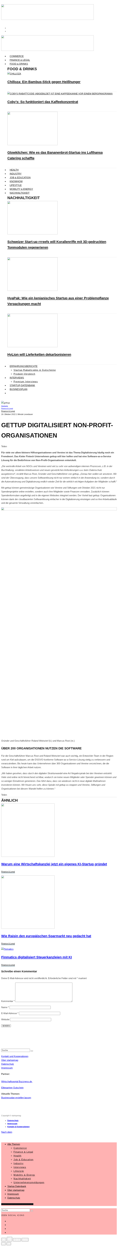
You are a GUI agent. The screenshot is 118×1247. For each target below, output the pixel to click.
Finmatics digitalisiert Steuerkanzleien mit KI (36, 957)
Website (5, 1019)
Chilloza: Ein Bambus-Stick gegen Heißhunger (44, 82)
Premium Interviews (26, 381)
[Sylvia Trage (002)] (32, 346)
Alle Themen (13, 1144)
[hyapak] (32, 290)
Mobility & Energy (21, 189)
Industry (16, 173)
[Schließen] (3, 1239)
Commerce (17, 56)
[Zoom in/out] (25, 1239)
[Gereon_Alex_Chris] (28, 856)
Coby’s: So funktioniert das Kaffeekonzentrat (42, 102)
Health (14, 170)
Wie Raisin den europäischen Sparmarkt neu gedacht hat (46, 936)
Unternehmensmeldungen (29, 1182)
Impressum (7, 1067)
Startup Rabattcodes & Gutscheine (35, 370)
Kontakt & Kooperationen (18, 1127)
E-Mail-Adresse (9, 1013)
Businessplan (18, 389)
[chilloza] (14, 73)
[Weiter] (8, 1243)
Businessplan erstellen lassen (16, 1097)
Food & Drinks (19, 64)
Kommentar (8, 1001)
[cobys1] (60, 93)
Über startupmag (9, 1060)
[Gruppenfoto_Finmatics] (7, 949)
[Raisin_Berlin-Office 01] (28, 928)
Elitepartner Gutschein (12, 1087)
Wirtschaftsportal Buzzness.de (17, 1081)
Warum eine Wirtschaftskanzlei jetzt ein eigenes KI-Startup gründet (54, 864)
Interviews (17, 377)
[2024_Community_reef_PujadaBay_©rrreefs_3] (32, 233)
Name (5, 1007)
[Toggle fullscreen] (17, 1239)
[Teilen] (9, 1239)
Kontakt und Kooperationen (14, 1056)
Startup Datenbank (16, 1186)
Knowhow (16, 181)
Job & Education (20, 177)
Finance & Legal (20, 60)
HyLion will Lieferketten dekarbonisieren (39, 354)
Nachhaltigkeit (20, 193)
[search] (32, 1210)
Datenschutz (7, 1064)
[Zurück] (3, 1243)
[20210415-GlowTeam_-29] (32, 144)
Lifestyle (16, 185)
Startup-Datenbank (22, 385)
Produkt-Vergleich (24, 374)
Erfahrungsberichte (23, 366)
